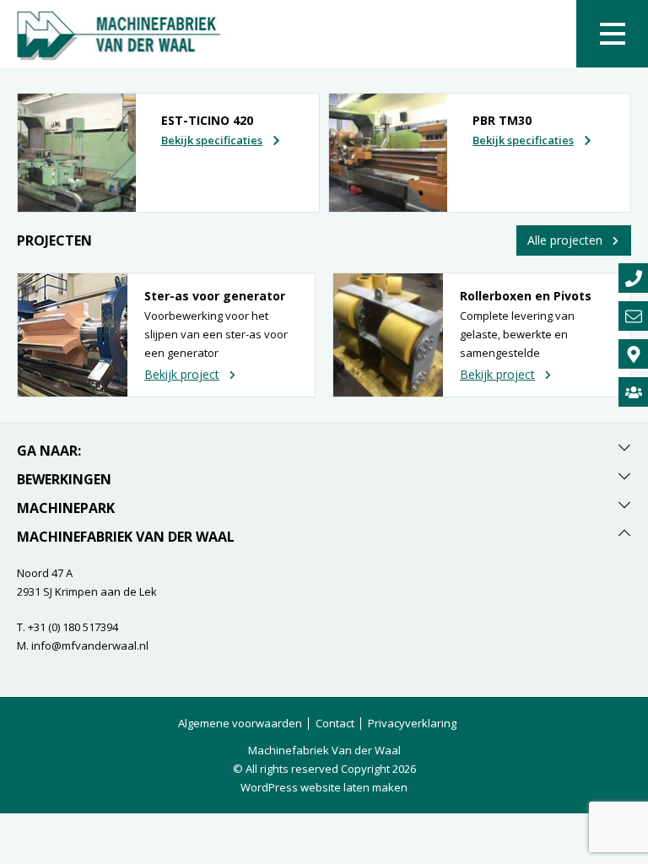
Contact (335, 723)
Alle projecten (564, 240)
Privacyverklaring (412, 723)
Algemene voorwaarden (240, 723)
